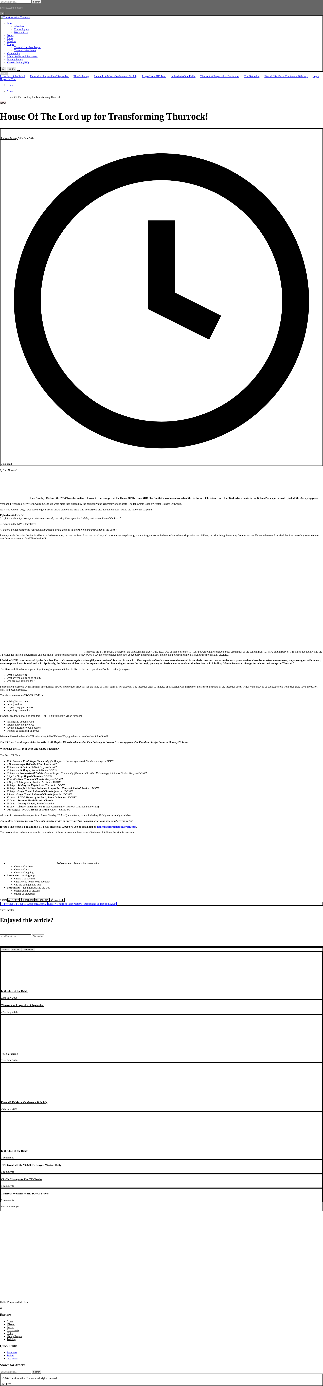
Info (9, 23)
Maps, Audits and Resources (22, 56)
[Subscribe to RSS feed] (1, 1308)
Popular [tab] (16, 949)
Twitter (14, 899)
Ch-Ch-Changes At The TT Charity (21, 1179)
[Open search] (3, 69)
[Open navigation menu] (18, 70)
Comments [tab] (28, 949)
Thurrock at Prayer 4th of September (49, 76)
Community (13, 53)
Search (36, 2)
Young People (14, 1336)
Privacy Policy (15, 59)
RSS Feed (6, 1383)
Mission (11, 41)
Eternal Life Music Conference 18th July (115, 76)
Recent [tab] (5, 949)
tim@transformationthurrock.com (116, 826)
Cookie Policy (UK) (18, 62)
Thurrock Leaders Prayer (27, 47)
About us (19, 26)
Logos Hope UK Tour (154, 76)
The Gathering (81, 76)
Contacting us (21, 29)
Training (11, 1339)
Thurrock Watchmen (25, 50)
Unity (10, 38)
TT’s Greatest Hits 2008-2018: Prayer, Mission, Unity (31, 1165)
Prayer (10, 44)
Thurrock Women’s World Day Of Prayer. (25, 1193)
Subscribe (38, 936)
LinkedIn (43, 899)
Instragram (12, 1358)
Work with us (21, 32)
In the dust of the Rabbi (12, 76)
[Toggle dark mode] (11, 69)
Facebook (28, 899)
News (10, 35)
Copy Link (58, 900)
